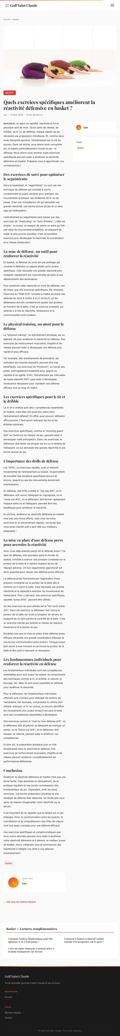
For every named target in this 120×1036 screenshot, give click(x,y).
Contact (8, 1017)
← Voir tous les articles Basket (20, 901)
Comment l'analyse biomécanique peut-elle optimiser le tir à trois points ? (30, 940)
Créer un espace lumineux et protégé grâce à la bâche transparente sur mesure (31, 950)
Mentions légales (13, 1012)
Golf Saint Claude (21, 5)
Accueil (7, 19)
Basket (16, 19)
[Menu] (112, 5)
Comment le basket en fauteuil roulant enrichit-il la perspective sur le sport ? (84, 940)
